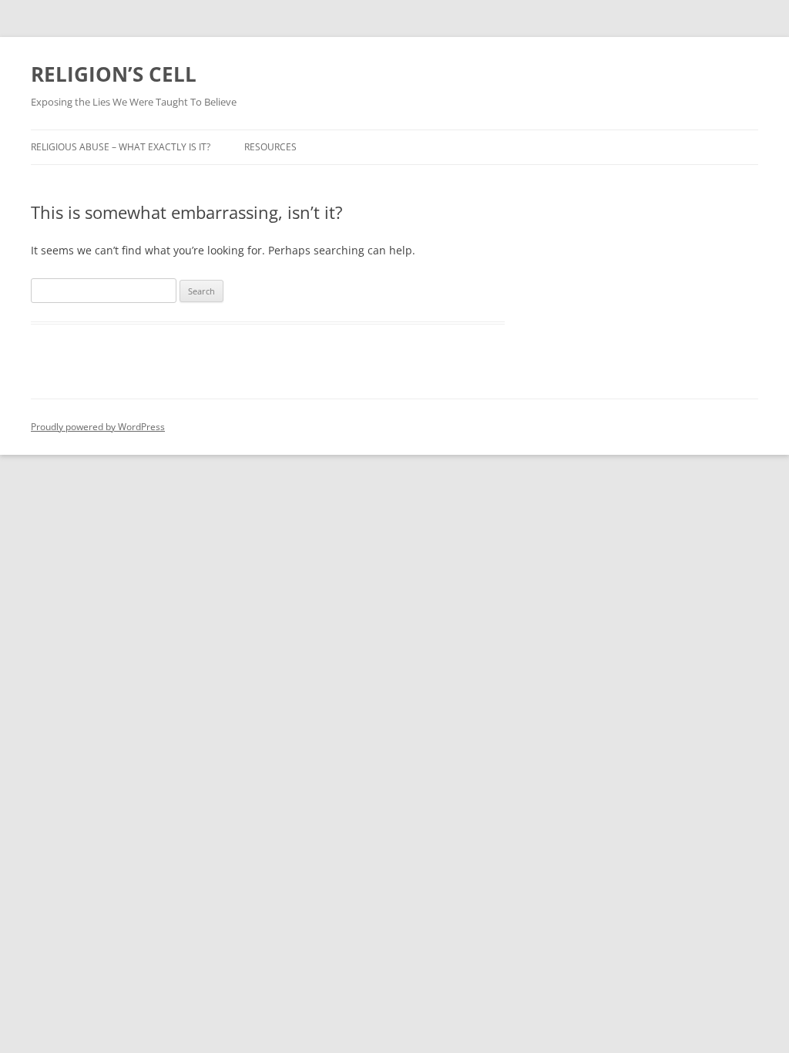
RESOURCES (270, 146)
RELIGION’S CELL (113, 74)
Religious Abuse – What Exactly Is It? (120, 146)
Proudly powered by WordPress (98, 426)
